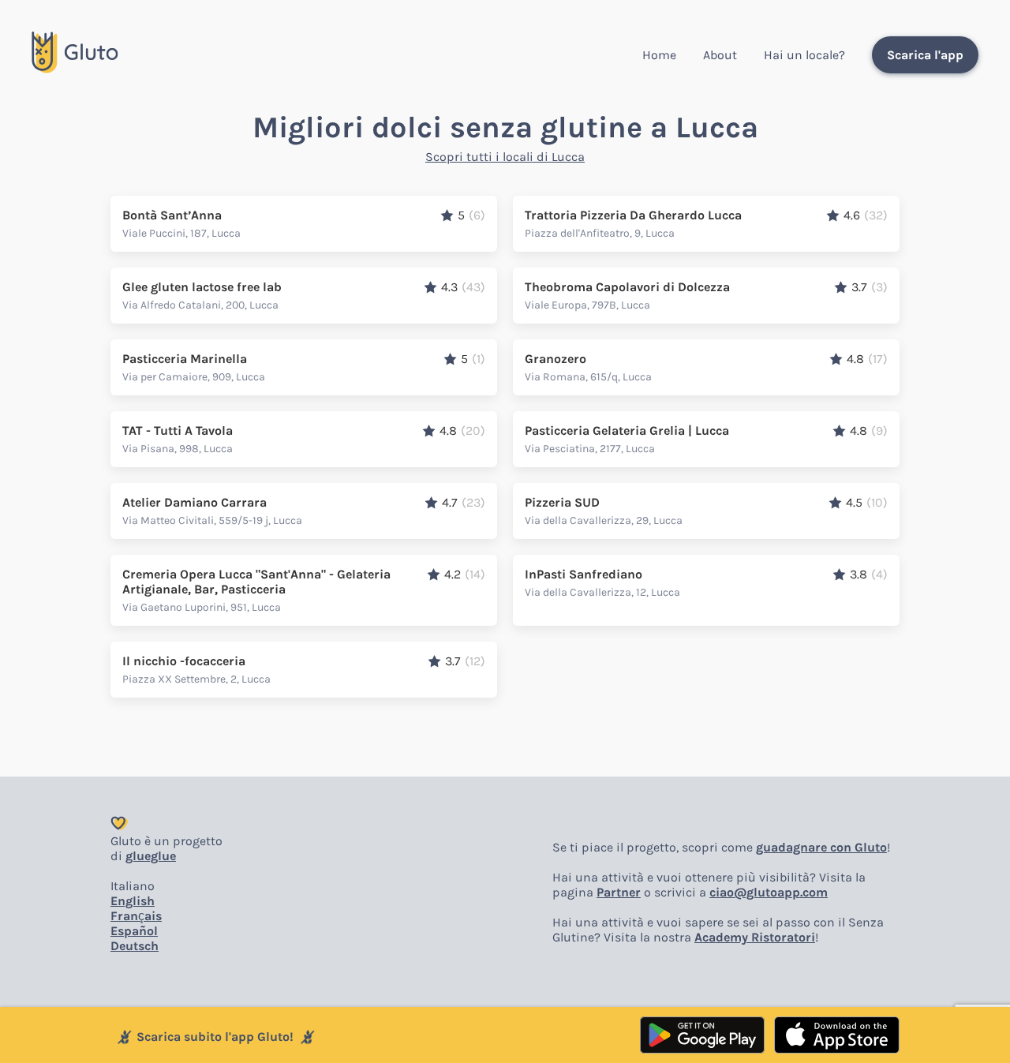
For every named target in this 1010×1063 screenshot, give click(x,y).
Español (134, 930)
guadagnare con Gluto (821, 847)
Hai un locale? (804, 54)
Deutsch (134, 945)
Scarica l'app (925, 54)
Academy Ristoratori (754, 937)
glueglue (150, 855)
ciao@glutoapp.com (768, 892)
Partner (619, 892)
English (132, 900)
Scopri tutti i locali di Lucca (505, 156)
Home (659, 54)
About (720, 54)
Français (136, 915)
